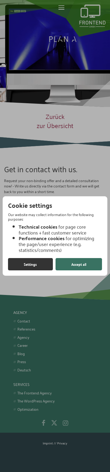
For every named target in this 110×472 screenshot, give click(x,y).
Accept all (78, 264)
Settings (30, 264)
